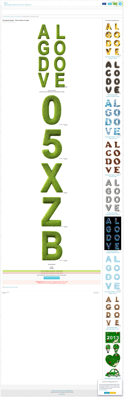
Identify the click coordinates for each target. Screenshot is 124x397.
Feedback (63, 394)
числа (6, 287)
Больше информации (103, 389)
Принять (106, 392)
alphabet (16, 287)
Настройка (113, 392)
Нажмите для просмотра (52, 278)
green (12, 287)
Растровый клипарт (11, 21)
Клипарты (5, 21)
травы (10, 287)
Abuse (60, 394)
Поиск (104, 3)
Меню (110, 3)
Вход (115, 3)
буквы (8, 287)
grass (14, 287)
